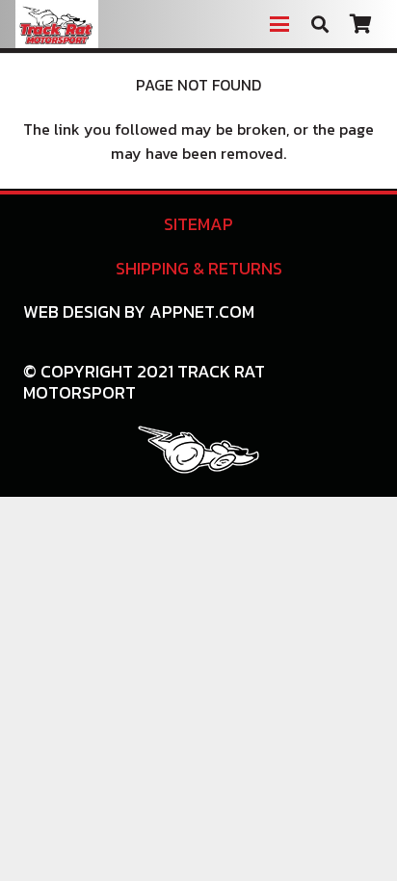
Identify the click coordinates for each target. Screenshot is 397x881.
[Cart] (360, 24)
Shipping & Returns (199, 268)
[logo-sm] (198, 450)
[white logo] (56, 24)
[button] (279, 24)
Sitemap (198, 224)
